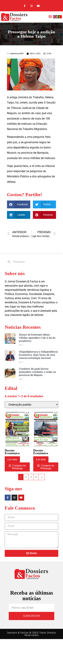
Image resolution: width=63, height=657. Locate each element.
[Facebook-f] (24, 6)
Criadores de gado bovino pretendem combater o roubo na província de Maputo (37, 372)
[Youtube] (38, 6)
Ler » (21, 345)
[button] (50, 16)
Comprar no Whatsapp (19, 467)
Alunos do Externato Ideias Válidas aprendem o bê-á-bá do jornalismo (37, 338)
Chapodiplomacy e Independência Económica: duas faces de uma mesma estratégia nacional (38, 355)
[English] (55, 17)
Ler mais (12, 459)
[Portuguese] (60, 17)
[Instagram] (31, 6)
